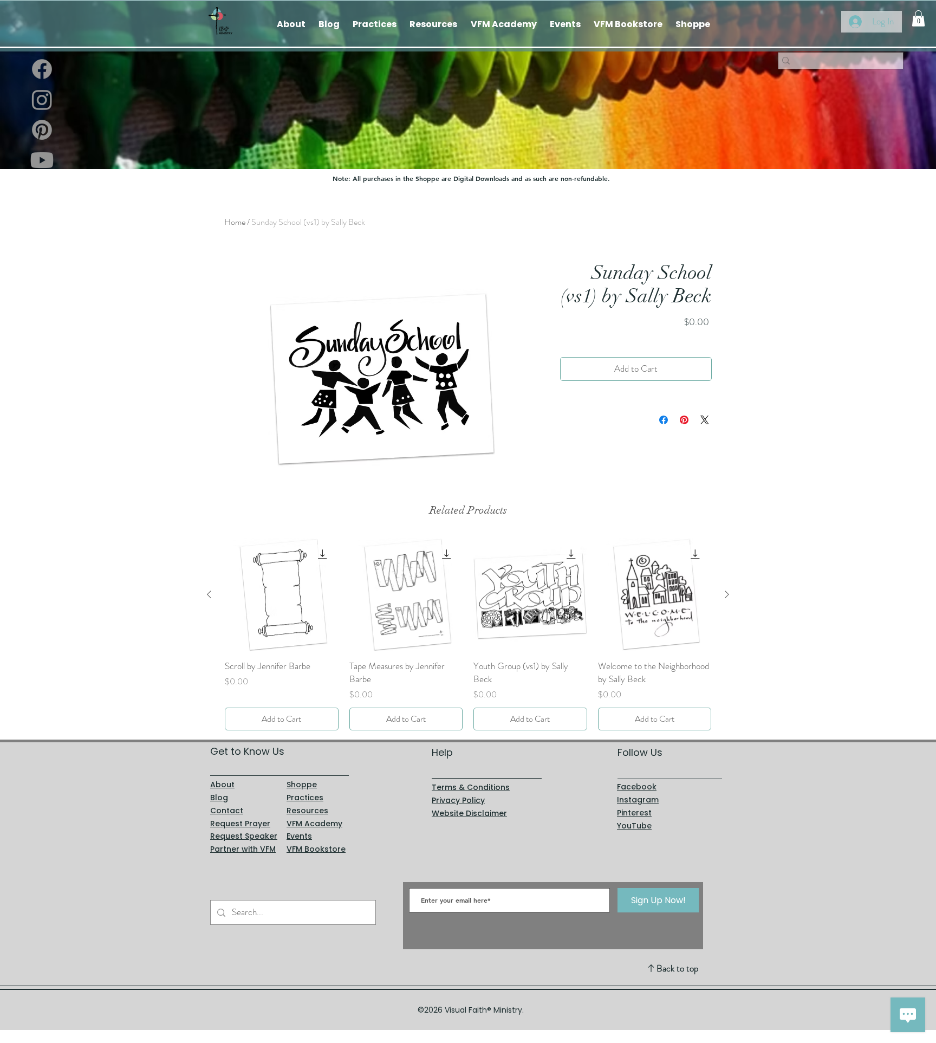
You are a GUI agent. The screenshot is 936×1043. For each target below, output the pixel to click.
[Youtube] (42, 160)
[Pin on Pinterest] (684, 419)
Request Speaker (243, 836)
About (222, 784)
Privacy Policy (458, 800)
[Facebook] (42, 69)
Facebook (636, 786)
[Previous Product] (209, 594)
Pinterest (634, 812)
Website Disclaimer (469, 813)
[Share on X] (704, 419)
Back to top (677, 968)
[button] (918, 18)
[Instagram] (42, 99)
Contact (226, 810)
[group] (468, 634)
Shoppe (302, 784)
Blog (219, 797)
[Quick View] (282, 595)
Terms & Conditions (471, 787)
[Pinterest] (42, 129)
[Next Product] (726, 594)
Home (234, 222)
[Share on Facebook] (663, 419)
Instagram (638, 799)
